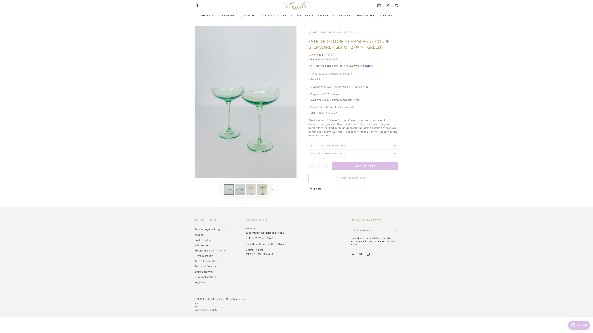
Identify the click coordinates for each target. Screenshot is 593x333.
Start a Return (204, 271)
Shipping (312, 59)
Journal (199, 234)
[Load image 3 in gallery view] (251, 189)
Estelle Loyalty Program (210, 229)
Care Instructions (205, 277)
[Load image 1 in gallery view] (229, 189)
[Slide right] (272, 189)
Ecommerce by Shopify (206, 309)
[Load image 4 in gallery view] (262, 189)
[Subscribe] (396, 230)
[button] (196, 5)
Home (312, 32)
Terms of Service (205, 266)
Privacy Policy (204, 255)
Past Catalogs (203, 240)
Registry (200, 282)
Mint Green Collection (338, 32)
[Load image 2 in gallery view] (240, 189)
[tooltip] (394, 178)
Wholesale (201, 245)
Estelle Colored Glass (214, 299)
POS (197, 303)
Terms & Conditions (207, 261)
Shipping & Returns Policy (211, 250)
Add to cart (365, 166)
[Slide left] (219, 189)
